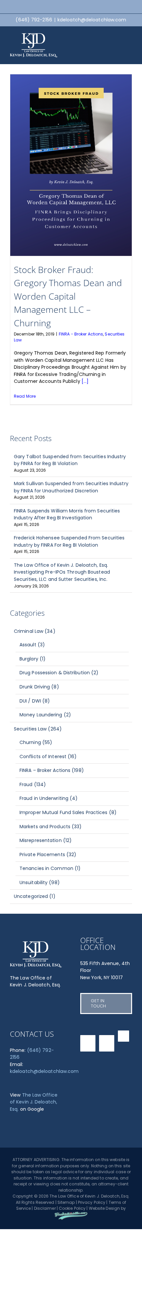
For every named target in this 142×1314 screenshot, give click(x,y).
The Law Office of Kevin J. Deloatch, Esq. (33, 1102)
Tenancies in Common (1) (50, 868)
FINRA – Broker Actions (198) (51, 770)
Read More (25, 396)
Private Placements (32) (47, 854)
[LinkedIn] (106, 1043)
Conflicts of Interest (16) (48, 756)
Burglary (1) (32, 659)
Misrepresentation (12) (45, 840)
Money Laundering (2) (45, 714)
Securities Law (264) (38, 729)
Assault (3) (32, 644)
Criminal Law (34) (34, 631)
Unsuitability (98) (39, 882)
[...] (85, 381)
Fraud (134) (32, 784)
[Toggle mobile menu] (129, 38)
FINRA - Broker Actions (81, 334)
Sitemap (66, 1202)
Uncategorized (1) (34, 896)
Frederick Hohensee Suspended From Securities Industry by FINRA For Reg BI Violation (69, 541)
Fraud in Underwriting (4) (48, 798)
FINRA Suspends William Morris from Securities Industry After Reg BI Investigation (67, 514)
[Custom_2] (123, 1036)
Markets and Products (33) (50, 826)
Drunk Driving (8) (39, 686)
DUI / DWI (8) (34, 701)
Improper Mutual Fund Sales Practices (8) (68, 812)
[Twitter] (87, 1043)
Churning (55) (35, 742)
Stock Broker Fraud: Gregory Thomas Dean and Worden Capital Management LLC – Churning (68, 296)
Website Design (104, 1208)
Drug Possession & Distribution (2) (58, 672)
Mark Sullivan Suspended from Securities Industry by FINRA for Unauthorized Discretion (71, 487)
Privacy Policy (91, 1202)
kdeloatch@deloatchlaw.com (91, 19)
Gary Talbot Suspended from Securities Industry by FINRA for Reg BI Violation (70, 460)
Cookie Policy (72, 1208)
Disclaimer (45, 1208)
